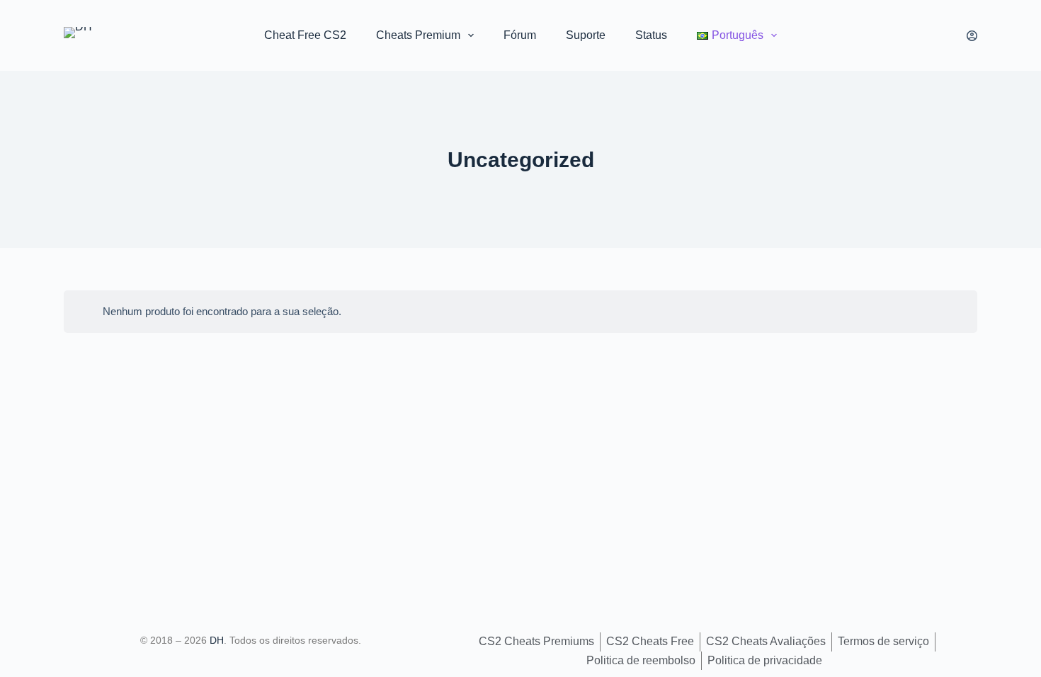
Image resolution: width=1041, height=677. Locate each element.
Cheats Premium (418, 35)
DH (217, 640)
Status (651, 35)
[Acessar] (972, 35)
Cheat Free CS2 (305, 35)
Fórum (520, 35)
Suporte (585, 35)
